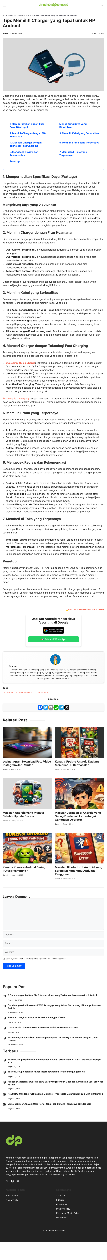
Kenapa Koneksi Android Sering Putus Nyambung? (24, 869)
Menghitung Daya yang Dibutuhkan (73, 126)
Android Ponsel (9, 15)
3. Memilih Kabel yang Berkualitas (79, 133)
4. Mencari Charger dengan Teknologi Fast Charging (26, 144)
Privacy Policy (63, 1208)
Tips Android (43, 692)
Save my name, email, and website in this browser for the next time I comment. (36, 959)
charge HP (8, 692)
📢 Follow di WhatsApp (53, 639)
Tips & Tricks (12, 1200)
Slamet (5, 33)
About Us (60, 1195)
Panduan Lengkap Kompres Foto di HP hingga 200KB (36, 1017)
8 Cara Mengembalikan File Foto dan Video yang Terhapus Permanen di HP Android (53, 995)
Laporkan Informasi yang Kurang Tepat (86, 610)
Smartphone (12, 1195)
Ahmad (5, 769)
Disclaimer (61, 1217)
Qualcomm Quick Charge (20, 363)
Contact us (61, 1204)
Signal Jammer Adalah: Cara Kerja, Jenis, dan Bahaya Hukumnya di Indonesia (49, 1103)
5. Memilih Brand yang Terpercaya (79, 142)
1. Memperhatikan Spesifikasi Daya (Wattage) (27, 126)
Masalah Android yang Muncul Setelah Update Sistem (23, 814)
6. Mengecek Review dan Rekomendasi (24, 154)
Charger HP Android (25, 692)
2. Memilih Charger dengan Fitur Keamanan (29, 135)
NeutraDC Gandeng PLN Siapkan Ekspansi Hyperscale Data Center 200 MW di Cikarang (55, 1093)
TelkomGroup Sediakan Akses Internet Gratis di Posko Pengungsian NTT (47, 1071)
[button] (102, 4)
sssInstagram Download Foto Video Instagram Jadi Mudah (27, 763)
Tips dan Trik (23, 15)
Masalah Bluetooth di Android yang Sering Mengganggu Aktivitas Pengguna (78, 871)
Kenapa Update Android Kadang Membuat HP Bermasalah (77, 763)
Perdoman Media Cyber (68, 1213)
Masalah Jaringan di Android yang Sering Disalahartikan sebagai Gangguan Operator (78, 816)
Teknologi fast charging (16, 398)
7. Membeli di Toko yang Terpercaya (73, 154)
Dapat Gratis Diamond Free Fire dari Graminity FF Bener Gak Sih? (43, 1027)
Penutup (15, 161)
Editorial (60, 1200)
